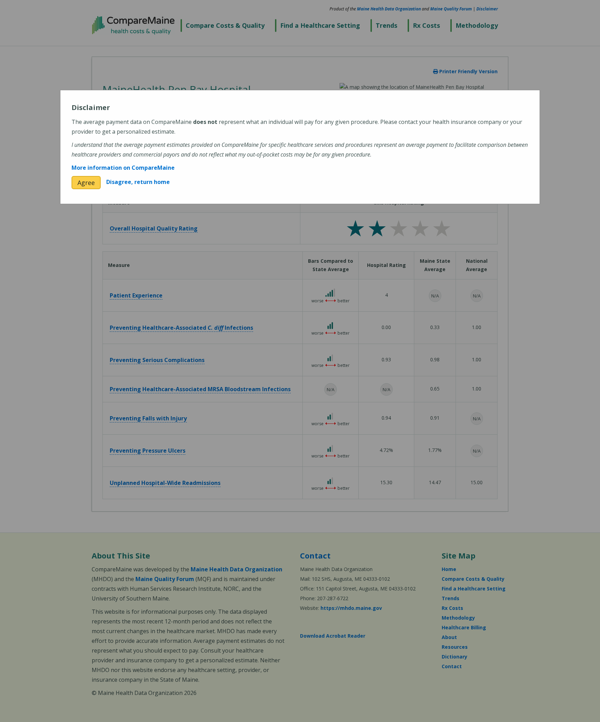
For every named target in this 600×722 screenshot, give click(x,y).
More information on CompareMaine (123, 167)
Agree (86, 182)
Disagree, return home (138, 182)
